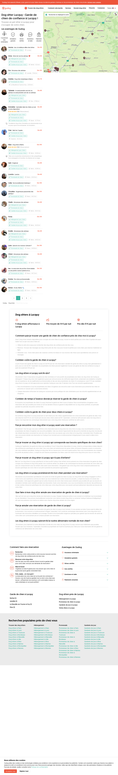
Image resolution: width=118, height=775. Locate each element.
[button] (85, 552)
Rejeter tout (24, 771)
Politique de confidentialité (39, 767)
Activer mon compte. (94, 2)
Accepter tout (10, 771)
